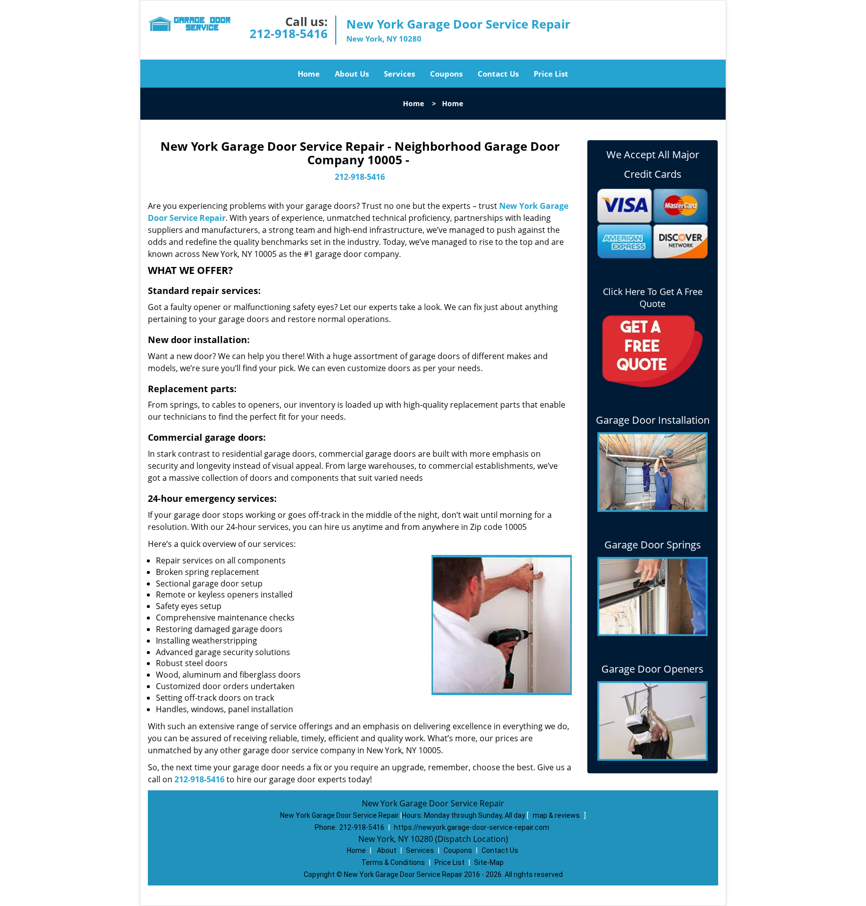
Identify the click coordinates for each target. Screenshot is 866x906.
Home (309, 74)
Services (399, 74)
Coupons (446, 74)
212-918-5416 (289, 33)
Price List (551, 74)
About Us (352, 74)
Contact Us (498, 74)
